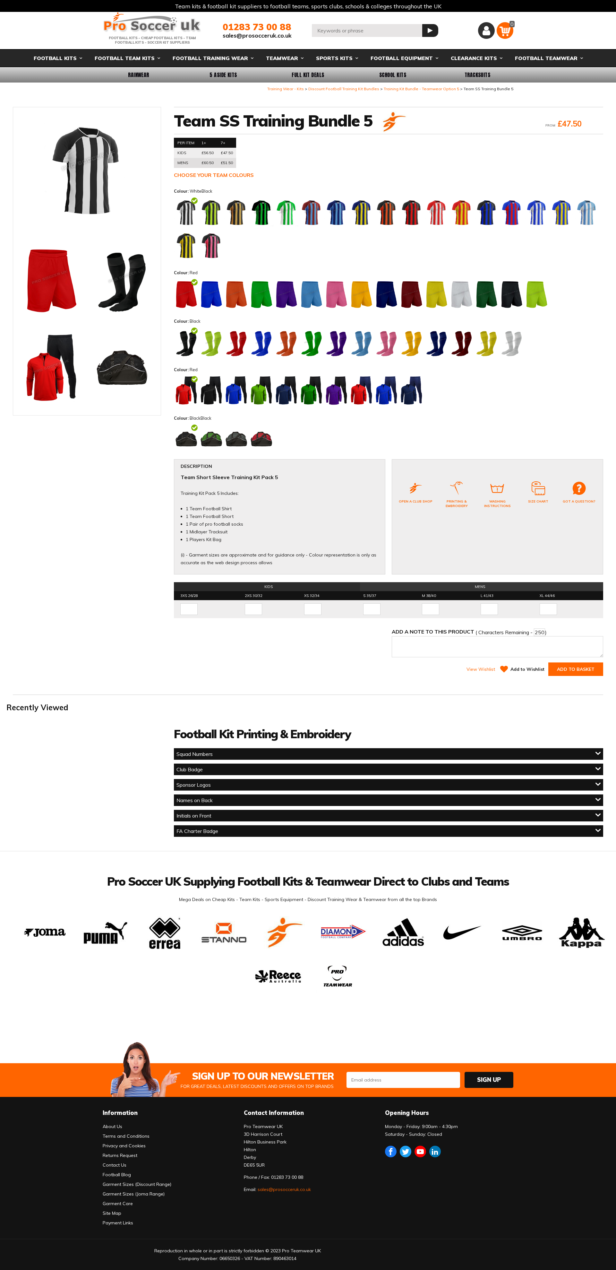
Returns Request (120, 1155)
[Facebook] (391, 1151)
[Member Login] (486, 30)
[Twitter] (405, 1151)
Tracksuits (478, 75)
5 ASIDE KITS (223, 75)
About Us (112, 1126)
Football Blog (117, 1175)
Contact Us (114, 1165)
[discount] (393, 122)
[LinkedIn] (435, 1151)
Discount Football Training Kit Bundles (343, 88)
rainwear (138, 75)
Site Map (112, 1213)
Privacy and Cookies (124, 1146)
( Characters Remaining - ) (469, 631)
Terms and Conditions (126, 1136)
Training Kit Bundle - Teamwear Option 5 (421, 88)
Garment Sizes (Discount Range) (137, 1184)
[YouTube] (420, 1151)
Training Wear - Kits (285, 88)
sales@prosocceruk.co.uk (257, 35)
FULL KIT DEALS (308, 75)
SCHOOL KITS (392, 75)
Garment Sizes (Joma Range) (134, 1194)
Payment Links (118, 1223)
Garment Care (118, 1203)
